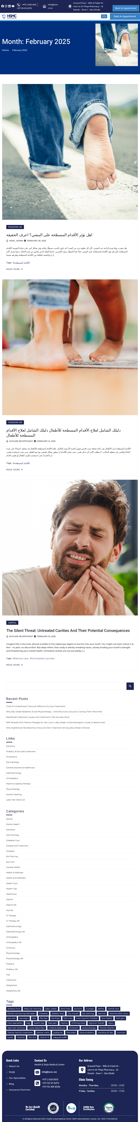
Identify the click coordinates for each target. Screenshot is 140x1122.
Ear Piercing (12, 856)
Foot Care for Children (87, 1018)
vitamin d (44, 1037)
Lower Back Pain (37, 1028)
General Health (13, 867)
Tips (8, 974)
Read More (13, 269)
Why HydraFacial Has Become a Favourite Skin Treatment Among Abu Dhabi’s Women (48, 728)
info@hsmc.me (49, 1072)
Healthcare (11, 894)
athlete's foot (14, 1008)
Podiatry (10, 964)
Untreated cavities (43, 658)
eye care (11, 1018)
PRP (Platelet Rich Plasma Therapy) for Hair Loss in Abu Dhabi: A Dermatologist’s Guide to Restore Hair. (56, 722)
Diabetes (43, 1013)
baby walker (51, 1008)
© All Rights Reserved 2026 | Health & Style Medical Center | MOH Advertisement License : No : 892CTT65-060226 (70, 1119)
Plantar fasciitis (107, 1028)
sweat (10, 1037)
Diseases (10, 851)
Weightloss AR (13, 991)
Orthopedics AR (13, 942)
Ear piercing (88, 1013)
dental (101, 1008)
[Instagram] (6, 6)
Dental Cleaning (14, 794)
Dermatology (12, 762)
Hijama (9, 899)
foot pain (120, 1018)
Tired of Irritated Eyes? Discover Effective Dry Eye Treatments (35, 706)
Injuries (9, 910)
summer (121, 1032)
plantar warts (43, 1032)
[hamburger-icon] (104, 16)
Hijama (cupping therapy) (18, 783)
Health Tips (11, 888)
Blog (11, 1084)
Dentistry (10, 746)
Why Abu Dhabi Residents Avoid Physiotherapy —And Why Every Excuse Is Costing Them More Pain (54, 711)
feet (34, 1018)
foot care (68, 1018)
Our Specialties (17, 1078)
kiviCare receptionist (21, 441)
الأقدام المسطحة (22, 262)
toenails (21, 1037)
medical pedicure (57, 1028)
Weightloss (11, 985)
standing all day (105, 1032)
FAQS (12, 1072)
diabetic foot (58, 1013)
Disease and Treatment (17, 846)
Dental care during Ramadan (21, 1013)
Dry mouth (73, 1013)
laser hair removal (16, 1028)
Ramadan (71, 1032)
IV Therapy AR (12, 921)
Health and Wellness (16, 878)
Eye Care (10, 862)
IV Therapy (11, 915)
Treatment (11, 980)
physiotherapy (89, 1028)
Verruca (32, 1037)
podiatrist (58, 1032)
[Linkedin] (9, 6)
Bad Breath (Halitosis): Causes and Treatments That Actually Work (37, 717)
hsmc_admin (16, 240)
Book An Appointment (125, 8)
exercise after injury (119, 1013)
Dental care (21, 658)
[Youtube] (13, 6)
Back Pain (65, 1008)
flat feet (43, 1018)
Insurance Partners (19, 1089)
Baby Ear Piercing (32, 1008)
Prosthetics (11, 757)
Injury (111, 1023)
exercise (102, 1013)
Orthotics (10, 948)
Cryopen (90, 1008)
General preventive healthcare (20, 767)
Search (130, 686)
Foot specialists (15, 1023)
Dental (12, 622)
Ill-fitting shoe (78, 1023)
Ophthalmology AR (15, 931)
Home (5, 50)
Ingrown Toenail (96, 1023)
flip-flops (55, 1018)
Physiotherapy (13, 789)
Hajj (28, 1023)
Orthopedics (12, 778)
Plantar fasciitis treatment (20, 1032)
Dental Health (12, 824)
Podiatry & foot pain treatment (21, 751)
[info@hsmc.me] (37, 1072)
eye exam (23, 1018)
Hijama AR (11, 905)
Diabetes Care (13, 840)
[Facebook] (3, 6)
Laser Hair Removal (15, 800)
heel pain (52, 1023)
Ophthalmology (13, 773)
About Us (14, 1066)
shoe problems (87, 1032)
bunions (78, 1008)
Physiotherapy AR (14, 958)
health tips (39, 1023)
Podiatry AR (15, 227)
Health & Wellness (14, 872)
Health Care (11, 883)
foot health (107, 1018)
